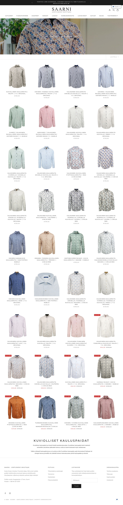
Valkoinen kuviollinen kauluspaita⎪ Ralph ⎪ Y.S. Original (76, 134)
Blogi (101, 15)
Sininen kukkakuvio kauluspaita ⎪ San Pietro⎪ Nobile (17, 260)
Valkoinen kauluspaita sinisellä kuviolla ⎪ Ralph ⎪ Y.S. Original (76, 93)
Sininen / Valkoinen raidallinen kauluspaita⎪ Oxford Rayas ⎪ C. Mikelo (106, 93)
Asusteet (35, 15)
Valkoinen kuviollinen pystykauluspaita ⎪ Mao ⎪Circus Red (76, 175)
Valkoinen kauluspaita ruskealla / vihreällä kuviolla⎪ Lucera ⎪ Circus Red (106, 218)
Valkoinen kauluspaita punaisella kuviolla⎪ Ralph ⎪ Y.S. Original (106, 343)
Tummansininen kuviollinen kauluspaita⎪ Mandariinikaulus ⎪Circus (46, 424)
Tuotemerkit (113, 15)
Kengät (45, 15)
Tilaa (76, 486)
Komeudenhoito (67, 15)
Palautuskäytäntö (53, 480)
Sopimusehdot (111, 477)
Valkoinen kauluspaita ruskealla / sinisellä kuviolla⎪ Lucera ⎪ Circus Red (76, 218)
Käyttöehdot (51, 477)
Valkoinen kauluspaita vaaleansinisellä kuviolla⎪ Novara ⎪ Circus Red (106, 260)
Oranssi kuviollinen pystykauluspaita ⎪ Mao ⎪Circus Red (17, 424)
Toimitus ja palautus (112, 471)
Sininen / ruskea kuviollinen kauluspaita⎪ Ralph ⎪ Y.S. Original (47, 93)
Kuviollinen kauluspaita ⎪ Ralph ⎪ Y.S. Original (76, 383)
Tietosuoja (109, 474)
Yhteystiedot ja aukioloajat (55, 471)
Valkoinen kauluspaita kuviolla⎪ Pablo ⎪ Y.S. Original (106, 134)
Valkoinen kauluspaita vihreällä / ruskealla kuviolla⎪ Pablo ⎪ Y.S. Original (106, 301)
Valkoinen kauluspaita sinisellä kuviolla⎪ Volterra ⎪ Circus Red (47, 383)
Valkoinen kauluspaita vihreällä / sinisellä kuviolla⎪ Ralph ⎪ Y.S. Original (16, 175)
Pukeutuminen (22, 15)
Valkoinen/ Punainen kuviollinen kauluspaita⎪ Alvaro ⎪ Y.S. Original (76, 343)
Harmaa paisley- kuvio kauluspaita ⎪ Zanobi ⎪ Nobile (105, 383)
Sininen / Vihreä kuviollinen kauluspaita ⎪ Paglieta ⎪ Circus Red (76, 424)
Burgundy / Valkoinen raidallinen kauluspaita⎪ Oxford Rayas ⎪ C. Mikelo (46, 134)
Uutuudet (9, 15)
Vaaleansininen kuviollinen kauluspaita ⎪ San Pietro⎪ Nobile (46, 300)
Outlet (93, 15)
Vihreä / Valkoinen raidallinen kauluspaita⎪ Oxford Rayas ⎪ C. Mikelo (17, 134)
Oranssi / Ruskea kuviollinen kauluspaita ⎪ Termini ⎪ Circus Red (47, 260)
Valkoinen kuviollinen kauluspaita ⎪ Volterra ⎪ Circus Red (46, 217)
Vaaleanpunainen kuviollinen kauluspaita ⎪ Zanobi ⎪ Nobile (105, 423)
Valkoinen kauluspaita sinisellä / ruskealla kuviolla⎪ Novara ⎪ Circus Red (76, 301)
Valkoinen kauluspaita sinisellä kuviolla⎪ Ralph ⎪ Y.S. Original (46, 175)
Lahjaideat (82, 15)
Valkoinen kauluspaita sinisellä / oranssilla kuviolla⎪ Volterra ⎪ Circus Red (106, 175)
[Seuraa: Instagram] (10, 493)
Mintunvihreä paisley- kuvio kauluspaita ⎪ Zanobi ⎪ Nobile (76, 259)
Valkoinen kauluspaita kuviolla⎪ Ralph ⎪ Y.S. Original (46, 343)
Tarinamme (51, 474)
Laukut (55, 15)
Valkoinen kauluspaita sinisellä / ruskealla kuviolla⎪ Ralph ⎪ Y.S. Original (16, 218)
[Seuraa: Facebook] (5, 493)
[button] (116, 6)
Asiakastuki (110, 480)
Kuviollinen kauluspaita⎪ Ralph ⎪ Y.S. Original (17, 92)
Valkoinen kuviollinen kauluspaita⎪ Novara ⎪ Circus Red (17, 383)
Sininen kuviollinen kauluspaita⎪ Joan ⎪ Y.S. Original (17, 300)
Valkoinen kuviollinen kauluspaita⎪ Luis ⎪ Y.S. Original (17, 343)
